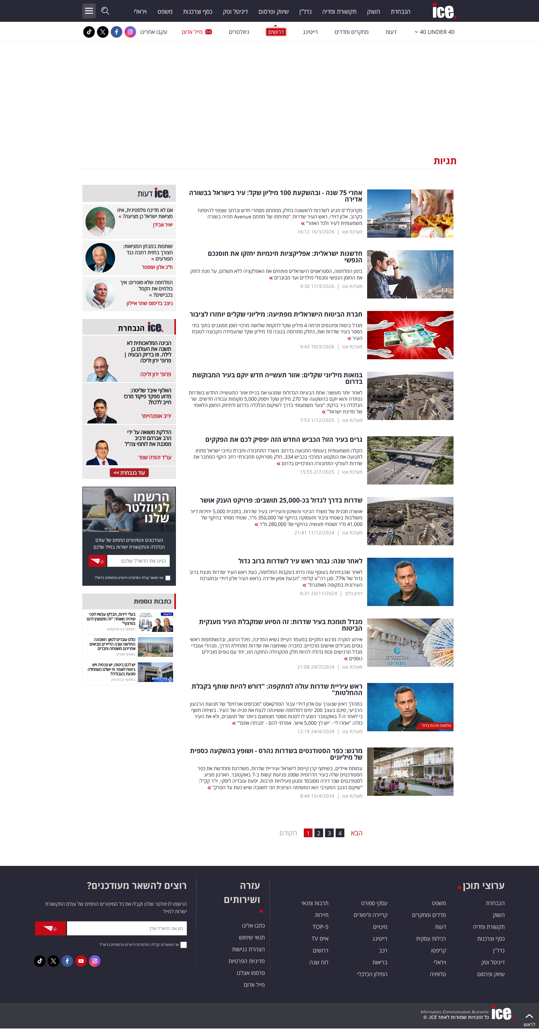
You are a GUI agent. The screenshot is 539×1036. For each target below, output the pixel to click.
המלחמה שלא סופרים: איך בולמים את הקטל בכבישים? (146, 288)
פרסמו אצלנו (251, 972)
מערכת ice (352, 231)
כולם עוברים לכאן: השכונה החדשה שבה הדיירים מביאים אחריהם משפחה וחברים (112, 644)
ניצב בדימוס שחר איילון (150, 303)
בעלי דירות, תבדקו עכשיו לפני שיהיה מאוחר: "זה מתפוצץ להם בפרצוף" (111, 618)
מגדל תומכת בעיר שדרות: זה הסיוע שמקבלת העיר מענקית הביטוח (280, 625)
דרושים (320, 950)
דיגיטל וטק (235, 11)
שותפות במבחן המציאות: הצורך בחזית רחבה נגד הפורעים (148, 252)
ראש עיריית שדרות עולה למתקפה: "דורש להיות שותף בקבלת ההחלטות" (277, 689)
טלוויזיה (438, 974)
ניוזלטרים (239, 32)
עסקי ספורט (374, 903)
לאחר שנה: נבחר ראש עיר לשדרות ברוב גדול (300, 561)
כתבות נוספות (152, 601)
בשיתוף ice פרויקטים (121, 629)
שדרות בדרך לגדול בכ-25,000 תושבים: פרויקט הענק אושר (281, 500)
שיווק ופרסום (274, 11)
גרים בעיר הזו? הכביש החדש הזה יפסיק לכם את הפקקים (283, 439)
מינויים (380, 926)
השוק (373, 11)
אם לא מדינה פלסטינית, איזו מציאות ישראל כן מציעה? (145, 213)
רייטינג (310, 32)
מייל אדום (192, 32)
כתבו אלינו (253, 925)
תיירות (321, 915)
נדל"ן (305, 11)
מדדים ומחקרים (429, 915)
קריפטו (438, 950)
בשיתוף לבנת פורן (123, 679)
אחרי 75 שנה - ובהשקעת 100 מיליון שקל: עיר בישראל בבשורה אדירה (275, 196)
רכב (383, 950)
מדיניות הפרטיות (247, 961)
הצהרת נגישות (248, 949)
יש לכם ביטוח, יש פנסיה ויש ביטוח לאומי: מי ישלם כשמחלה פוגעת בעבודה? (111, 669)
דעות (391, 32)
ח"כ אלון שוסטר (157, 267)
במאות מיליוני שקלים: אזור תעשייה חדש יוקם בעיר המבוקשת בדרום (277, 378)
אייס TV (320, 938)
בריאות (379, 962)
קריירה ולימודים (370, 915)
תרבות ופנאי (315, 903)
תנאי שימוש (252, 937)
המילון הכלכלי (372, 974)
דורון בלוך (353, 593)
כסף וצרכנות (197, 11)
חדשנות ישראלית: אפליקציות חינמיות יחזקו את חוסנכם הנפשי (285, 256)
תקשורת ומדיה (339, 11)
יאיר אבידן (163, 224)
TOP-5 (320, 926)
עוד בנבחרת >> (129, 472)
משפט (165, 11)
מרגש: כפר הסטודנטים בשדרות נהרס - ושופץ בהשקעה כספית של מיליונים (276, 754)
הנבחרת (400, 11)
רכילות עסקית (431, 938)
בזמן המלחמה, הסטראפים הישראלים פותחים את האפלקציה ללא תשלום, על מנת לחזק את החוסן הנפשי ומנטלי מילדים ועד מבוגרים (276, 274)
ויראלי (140, 11)
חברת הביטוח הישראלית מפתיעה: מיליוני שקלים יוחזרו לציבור (276, 314)
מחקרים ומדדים (352, 32)
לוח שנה (318, 962)
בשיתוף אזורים (125, 654)
